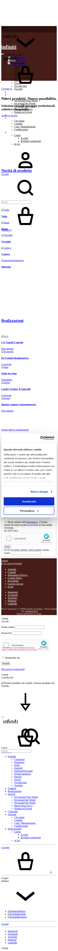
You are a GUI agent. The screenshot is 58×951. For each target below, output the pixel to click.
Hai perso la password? (13, 669)
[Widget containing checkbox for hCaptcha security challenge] (28, 538)
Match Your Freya (23, 805)
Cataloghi (13, 811)
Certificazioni (21, 129)
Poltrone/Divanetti (23, 771)
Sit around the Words (25, 103)
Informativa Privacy (18, 575)
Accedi (24, 138)
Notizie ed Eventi (23, 112)
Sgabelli (18, 768)
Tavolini (18, 89)
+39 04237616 (31, 611)
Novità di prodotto (16, 170)
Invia (7, 547)
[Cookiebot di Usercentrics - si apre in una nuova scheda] (41, 438)
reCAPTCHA (11, 530)
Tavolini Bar (20, 782)
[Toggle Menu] (2, 54)
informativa (32, 522)
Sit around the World (24, 802)
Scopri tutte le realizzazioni (15, 429)
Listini (17, 135)
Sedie (17, 765)
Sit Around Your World (26, 797)
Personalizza (27, 510)
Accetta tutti (29, 501)
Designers (19, 762)
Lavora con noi (15, 583)
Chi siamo (19, 120)
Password (6, 633)
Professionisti (14, 132)
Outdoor (12, 92)
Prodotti (12, 756)
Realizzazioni (14, 94)
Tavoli (17, 779)
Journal (11, 794)
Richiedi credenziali (31, 141)
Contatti (18, 123)
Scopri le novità (9, 115)
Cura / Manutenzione (25, 126)
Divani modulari (22, 774)
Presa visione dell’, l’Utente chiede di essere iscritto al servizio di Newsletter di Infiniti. (28, 525)
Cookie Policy (15, 578)
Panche (18, 776)
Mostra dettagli (39, 491)
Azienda (12, 118)
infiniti (8, 47)
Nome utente (7, 627)
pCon (17, 144)
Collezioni (19, 759)
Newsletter (13, 581)
